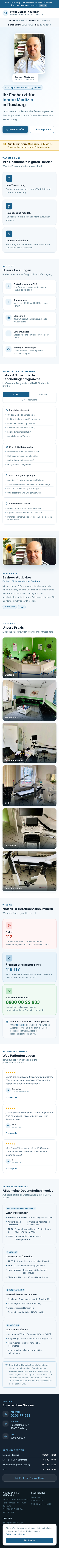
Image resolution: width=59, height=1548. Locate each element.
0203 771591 (20, 1415)
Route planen (43, 129)
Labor (16, 394)
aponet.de (20, 1025)
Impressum (36, 1497)
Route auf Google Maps (31, 1478)
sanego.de (12, 1097)
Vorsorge (43, 394)
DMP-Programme (29, 400)
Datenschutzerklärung (16, 1534)
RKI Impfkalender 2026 (13, 1523)
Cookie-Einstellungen (41, 1504)
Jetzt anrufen (17, 129)
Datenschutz (37, 1500)
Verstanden (29, 1540)
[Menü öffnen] (53, 13)
